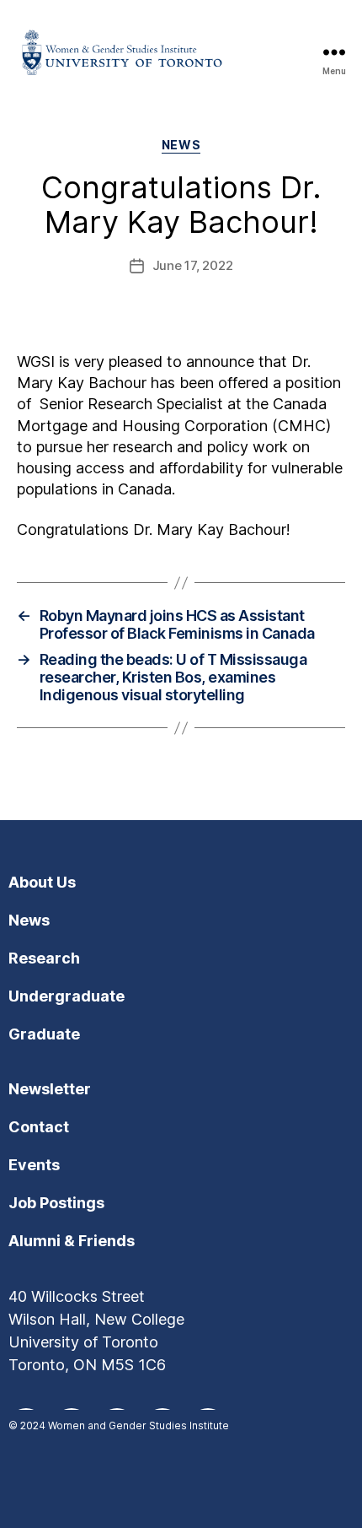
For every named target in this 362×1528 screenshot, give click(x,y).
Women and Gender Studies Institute (138, 1425)
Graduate (44, 1034)
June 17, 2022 (192, 265)
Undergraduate (66, 996)
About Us (42, 882)
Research (44, 958)
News (181, 145)
